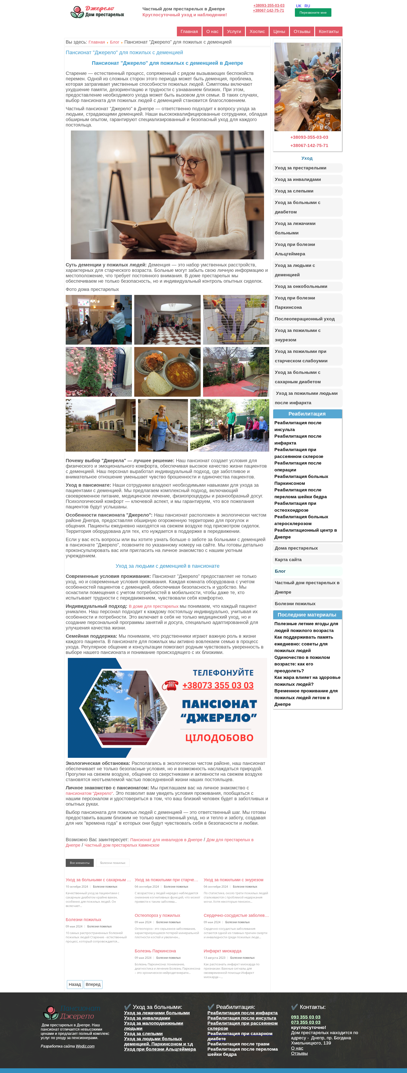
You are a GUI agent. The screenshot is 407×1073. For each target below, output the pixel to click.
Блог (114, 42)
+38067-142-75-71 (268, 10)
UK (299, 6)
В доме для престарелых (154, 606)
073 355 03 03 (306, 1022)
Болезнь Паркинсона (155, 951)
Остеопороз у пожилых (157, 915)
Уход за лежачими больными (295, 228)
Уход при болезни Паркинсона (295, 302)
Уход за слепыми (294, 190)
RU (307, 6)
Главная (189, 31)
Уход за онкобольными (301, 286)
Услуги (234, 31)
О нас (212, 31)
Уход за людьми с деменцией (295, 270)
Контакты (329, 31)
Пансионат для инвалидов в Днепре (166, 839)
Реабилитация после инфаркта (243, 1012)
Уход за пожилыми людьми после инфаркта (306, 398)
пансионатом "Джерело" (89, 793)
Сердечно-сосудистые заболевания (236, 915)
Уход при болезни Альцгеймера (295, 249)
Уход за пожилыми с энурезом (233, 879)
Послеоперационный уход (305, 318)
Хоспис (257, 31)
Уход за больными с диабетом (298, 207)
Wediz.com (85, 1046)
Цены (279, 31)
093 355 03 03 (306, 1017)
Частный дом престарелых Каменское (122, 845)
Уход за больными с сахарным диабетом (98, 879)
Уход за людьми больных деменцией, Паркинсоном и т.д (158, 1041)
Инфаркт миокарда (222, 951)
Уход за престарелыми (300, 167)
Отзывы (302, 31)
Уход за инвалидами (298, 179)
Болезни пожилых (83, 919)
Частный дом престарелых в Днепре (307, 587)
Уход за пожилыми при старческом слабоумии (167, 879)
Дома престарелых (296, 548)
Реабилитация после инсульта (242, 1018)
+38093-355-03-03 (269, 6)
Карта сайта (288, 559)
